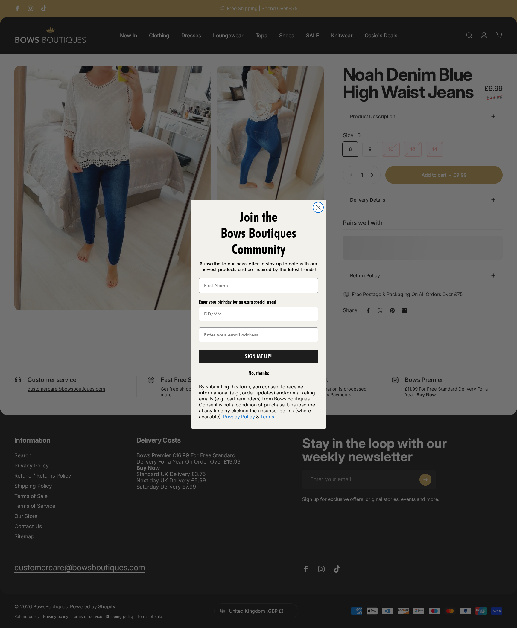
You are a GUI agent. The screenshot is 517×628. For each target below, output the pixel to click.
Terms (267, 417)
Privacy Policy (239, 417)
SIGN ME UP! (258, 356)
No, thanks (258, 373)
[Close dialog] (318, 207)
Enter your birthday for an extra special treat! (237, 302)
